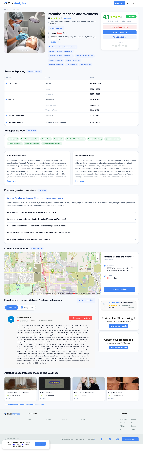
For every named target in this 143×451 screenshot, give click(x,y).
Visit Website (57, 28)
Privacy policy (80, 439)
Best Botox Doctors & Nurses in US (61, 51)
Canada (48, 419)
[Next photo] (42, 32)
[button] (73, 33)
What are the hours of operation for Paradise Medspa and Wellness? (36, 219)
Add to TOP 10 (121, 37)
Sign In (131, 3)
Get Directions (56, 42)
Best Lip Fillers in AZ (73, 60)
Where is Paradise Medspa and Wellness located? (28, 239)
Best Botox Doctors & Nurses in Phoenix (62, 47)
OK (40, 444)
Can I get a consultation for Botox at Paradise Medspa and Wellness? (36, 226)
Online (64, 419)
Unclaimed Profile (121, 27)
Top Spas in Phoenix (56, 64)
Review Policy (91, 439)
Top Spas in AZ (85, 64)
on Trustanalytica (46, 320)
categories (32, 414)
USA (29, 419)
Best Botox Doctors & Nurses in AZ (61, 56)
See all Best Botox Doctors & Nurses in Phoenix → (24, 404)
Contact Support (130, 439)
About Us (123, 423)
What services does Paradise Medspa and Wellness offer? (32, 212)
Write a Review (121, 32)
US (5, 10)
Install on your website (118, 326)
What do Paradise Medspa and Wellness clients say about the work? (36, 198)
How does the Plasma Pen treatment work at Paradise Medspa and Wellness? (40, 232)
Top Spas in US (72, 64)
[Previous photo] (8, 32)
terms (14, 444)
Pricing (122, 426)
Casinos (82, 419)
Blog (121, 429)
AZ (10, 10)
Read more (11, 181)
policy (23, 444)
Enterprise (123, 419)
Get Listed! (119, 3)
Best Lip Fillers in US (56, 60)
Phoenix (16, 10)
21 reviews (68, 18)
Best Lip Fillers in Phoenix (84, 56)
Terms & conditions (67, 439)
